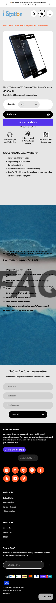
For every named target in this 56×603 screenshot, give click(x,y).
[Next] (49, 3)
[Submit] (49, 564)
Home (5, 26)
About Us (7, 528)
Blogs (5, 537)
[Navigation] (50, 13)
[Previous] (6, 3)
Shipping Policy (9, 511)
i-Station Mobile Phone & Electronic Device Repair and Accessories (13, 591)
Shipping (16, 95)
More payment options (28, 127)
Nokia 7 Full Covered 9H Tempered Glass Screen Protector (28, 26)
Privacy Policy (8, 502)
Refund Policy (8, 498)
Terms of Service (9, 507)
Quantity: (11, 104)
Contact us (7, 532)
